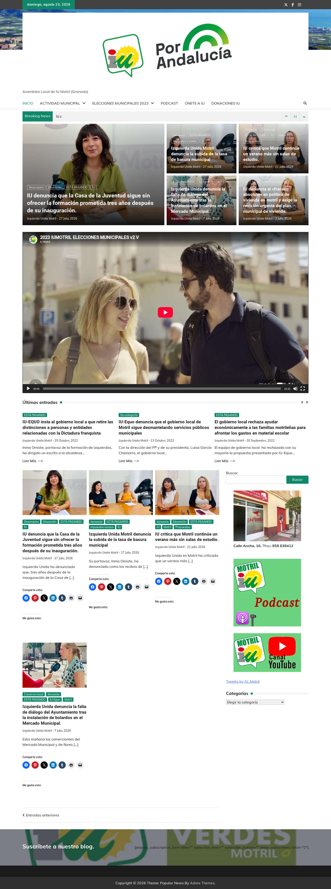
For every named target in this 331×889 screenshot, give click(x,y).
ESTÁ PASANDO (77, 187)
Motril (282, 135)
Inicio (28, 103)
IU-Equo (204, 181)
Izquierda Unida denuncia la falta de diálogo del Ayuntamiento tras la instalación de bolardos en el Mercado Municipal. (199, 200)
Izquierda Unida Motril (41, 218)
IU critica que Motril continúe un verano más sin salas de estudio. (271, 154)
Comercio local (183, 176)
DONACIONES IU (225, 103)
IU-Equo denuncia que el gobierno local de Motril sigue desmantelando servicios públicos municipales (164, 427)
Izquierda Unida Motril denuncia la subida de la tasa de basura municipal (199, 154)
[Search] (305, 103)
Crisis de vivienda (257, 176)
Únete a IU (195, 103)
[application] (165, 312)
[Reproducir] (28, 388)
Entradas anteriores (42, 815)
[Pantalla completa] (302, 388)
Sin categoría (129, 415)
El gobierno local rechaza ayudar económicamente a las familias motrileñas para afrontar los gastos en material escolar (260, 427)
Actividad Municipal (60, 103)
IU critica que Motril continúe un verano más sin (91, 117)
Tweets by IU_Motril (243, 681)
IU (93, 187)
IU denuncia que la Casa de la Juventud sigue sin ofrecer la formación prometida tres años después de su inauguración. (90, 203)
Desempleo (36, 187)
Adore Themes (202, 883)
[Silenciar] (295, 388)
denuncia (179, 135)
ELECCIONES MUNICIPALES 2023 (120, 103)
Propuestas (252, 141)
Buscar (232, 473)
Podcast (169, 103)
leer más (29, 461)
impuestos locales (185, 141)
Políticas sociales (276, 181)
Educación (54, 187)
